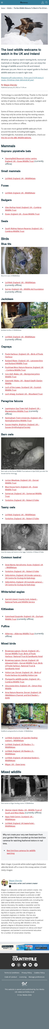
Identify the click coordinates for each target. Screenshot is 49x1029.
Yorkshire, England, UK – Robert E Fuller (22, 500)
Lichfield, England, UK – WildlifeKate (20, 178)
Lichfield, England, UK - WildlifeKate (20, 193)
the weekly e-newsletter (24, 905)
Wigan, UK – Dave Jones (15, 764)
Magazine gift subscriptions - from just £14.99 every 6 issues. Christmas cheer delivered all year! (22, 78)
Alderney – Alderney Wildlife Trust (19, 633)
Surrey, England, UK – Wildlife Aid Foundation (24, 289)
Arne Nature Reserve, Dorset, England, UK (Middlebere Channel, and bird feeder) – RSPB (23, 695)
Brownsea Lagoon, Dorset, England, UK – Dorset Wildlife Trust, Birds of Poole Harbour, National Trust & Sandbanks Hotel (24, 654)
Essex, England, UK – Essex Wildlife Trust (22, 214)
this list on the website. (16, 137)
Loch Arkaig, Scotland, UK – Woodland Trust (24, 394)
